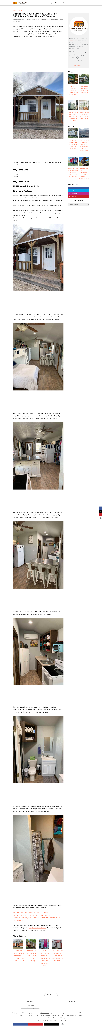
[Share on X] (100, 511)
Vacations (63, 3)
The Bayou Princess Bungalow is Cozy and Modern (30, 913)
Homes (34, 3)
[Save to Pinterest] (100, 514)
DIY (56, 3)
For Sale (42, 3)
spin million (72, 40)
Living (50, 3)
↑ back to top (51, 995)
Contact (72, 1005)
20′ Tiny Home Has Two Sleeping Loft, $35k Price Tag (31, 915)
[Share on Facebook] (100, 508)
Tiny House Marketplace (37, 928)
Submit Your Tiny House (30, 1008)
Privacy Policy (30, 1005)
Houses (20, 10)
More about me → (79, 65)
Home (14, 10)
